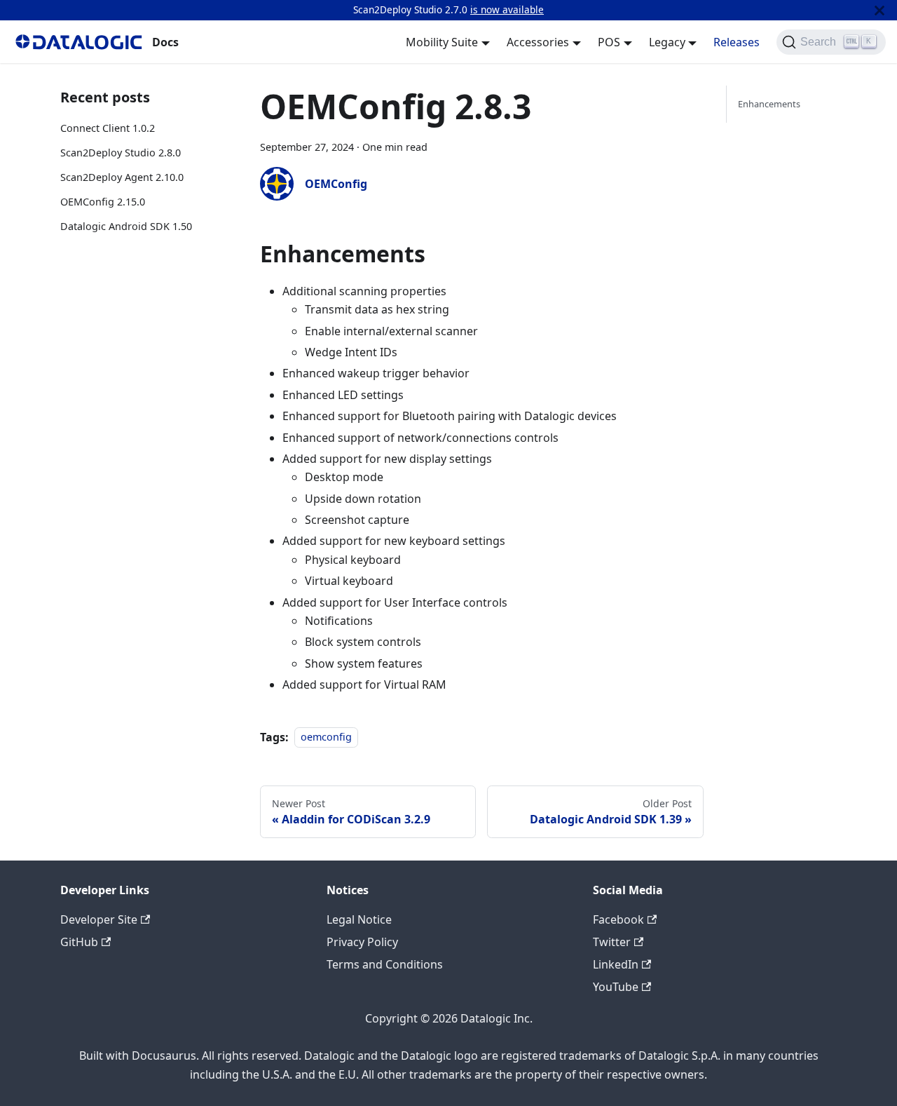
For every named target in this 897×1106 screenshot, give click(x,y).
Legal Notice (359, 919)
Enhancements (769, 103)
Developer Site (98, 919)
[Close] (879, 10)
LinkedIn (615, 964)
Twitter (612, 942)
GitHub (79, 942)
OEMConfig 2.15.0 (102, 201)
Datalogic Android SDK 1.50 (126, 226)
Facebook (618, 919)
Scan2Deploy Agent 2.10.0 (122, 177)
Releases (736, 42)
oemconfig (326, 737)
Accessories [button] (538, 42)
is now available (507, 9)
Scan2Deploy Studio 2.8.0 (120, 152)
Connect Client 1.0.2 (107, 128)
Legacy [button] (667, 42)
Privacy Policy (362, 942)
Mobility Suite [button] (442, 42)
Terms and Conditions (385, 964)
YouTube (615, 986)
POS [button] (609, 42)
